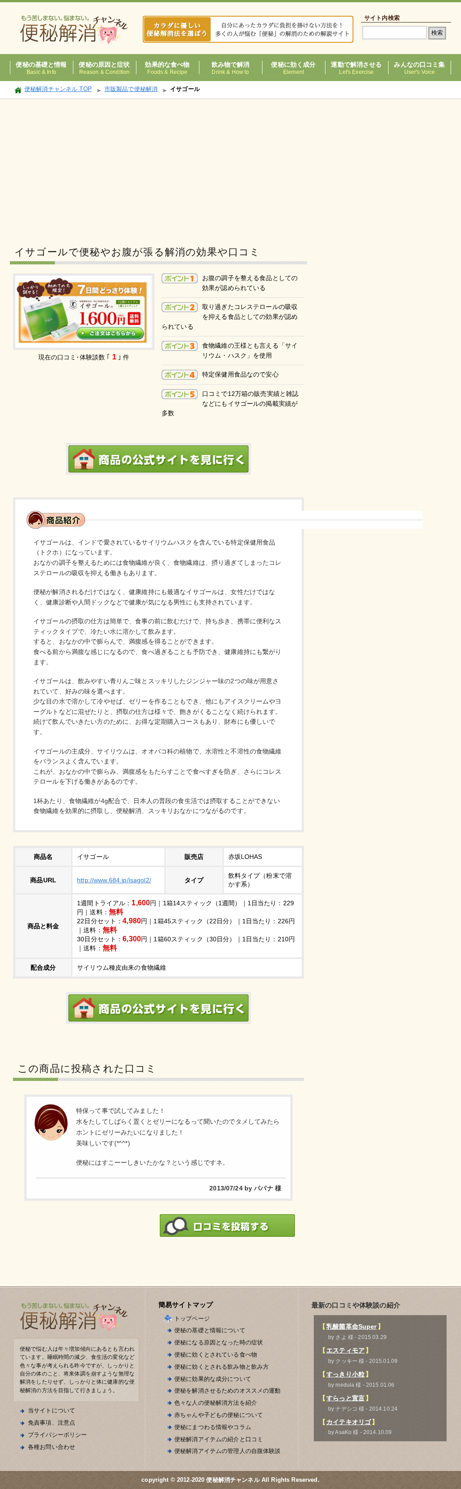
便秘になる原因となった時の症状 (218, 1342)
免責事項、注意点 (51, 1422)
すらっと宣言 (345, 1398)
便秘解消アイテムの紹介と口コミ (218, 1439)
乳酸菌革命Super (351, 1326)
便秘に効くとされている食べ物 (215, 1354)
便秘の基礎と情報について (209, 1330)
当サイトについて (51, 1410)
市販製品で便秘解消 (131, 89)
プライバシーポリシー (57, 1434)
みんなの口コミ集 (419, 64)
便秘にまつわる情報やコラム (212, 1427)
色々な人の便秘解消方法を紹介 (215, 1402)
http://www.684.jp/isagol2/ (114, 880)
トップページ (192, 1318)
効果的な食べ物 (167, 64)
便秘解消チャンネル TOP (58, 89)
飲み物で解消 (231, 64)
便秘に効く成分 (293, 64)
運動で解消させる (356, 64)
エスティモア (345, 1350)
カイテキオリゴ (348, 1421)
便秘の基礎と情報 (41, 64)
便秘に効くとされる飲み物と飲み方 (221, 1366)
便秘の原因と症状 (104, 64)
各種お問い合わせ (51, 1447)
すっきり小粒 (345, 1374)
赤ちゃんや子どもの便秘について (218, 1415)
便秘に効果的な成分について (212, 1379)
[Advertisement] (230, 167)
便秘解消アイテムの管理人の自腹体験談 (227, 1451)
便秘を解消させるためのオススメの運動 (227, 1390)
